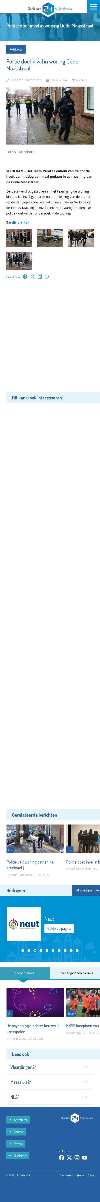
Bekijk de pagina (59, 928)
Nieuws (17, 49)
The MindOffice (85, 1175)
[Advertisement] (50, 339)
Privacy (18, 1144)
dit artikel (20, 222)
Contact (18, 1132)
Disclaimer (20, 1156)
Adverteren (20, 1120)
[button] (23, 950)
